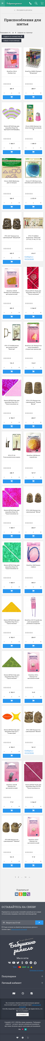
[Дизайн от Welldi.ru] (25, 1029)
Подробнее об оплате (36, 970)
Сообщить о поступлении (29, 258)
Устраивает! (22, 1014)
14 (25, 877)
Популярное (9, 976)
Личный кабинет (12, 982)
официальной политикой (19, 929)
